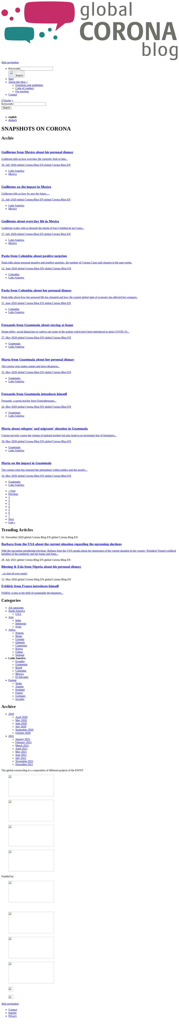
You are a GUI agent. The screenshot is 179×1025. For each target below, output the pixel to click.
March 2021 (22, 745)
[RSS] (10, 990)
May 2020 (21, 720)
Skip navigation (10, 62)
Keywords (14, 68)
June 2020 (21, 723)
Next (11, 519)
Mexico (12, 174)
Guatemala (14, 343)
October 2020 (23, 732)
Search (6, 107)
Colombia (13, 274)
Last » (11, 522)
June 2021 (21, 754)
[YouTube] (11, 997)
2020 (11, 713)
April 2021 (21, 748)
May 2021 (21, 751)
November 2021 (24, 761)
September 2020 (24, 729)
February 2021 (23, 742)
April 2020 (21, 717)
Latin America (16, 170)
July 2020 (20, 726)
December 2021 (24, 764)
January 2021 (22, 739)
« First (11, 490)
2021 (11, 736)
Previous (13, 494)
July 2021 (20, 758)
